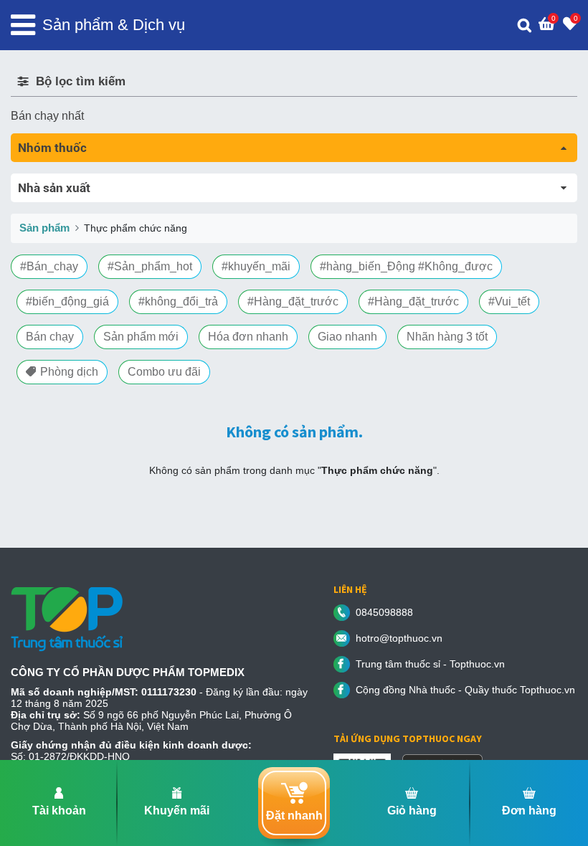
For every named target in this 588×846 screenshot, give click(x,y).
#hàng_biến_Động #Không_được (406, 266)
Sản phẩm (44, 228)
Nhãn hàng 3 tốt (447, 337)
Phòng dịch (69, 372)
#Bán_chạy (49, 266)
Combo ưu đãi (164, 372)
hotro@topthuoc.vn (399, 638)
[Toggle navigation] (23, 25)
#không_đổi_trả (178, 301)
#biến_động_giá (67, 301)
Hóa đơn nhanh (248, 337)
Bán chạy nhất (47, 116)
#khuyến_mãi (256, 266)
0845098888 (384, 612)
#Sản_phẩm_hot (150, 266)
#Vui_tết (509, 301)
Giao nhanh (347, 337)
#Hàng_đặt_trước (292, 301)
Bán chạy (50, 337)
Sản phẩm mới (141, 337)
